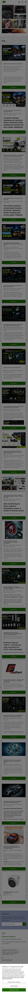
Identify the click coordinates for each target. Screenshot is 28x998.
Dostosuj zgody (14, 985)
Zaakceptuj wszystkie (14, 989)
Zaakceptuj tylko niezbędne (14, 982)
